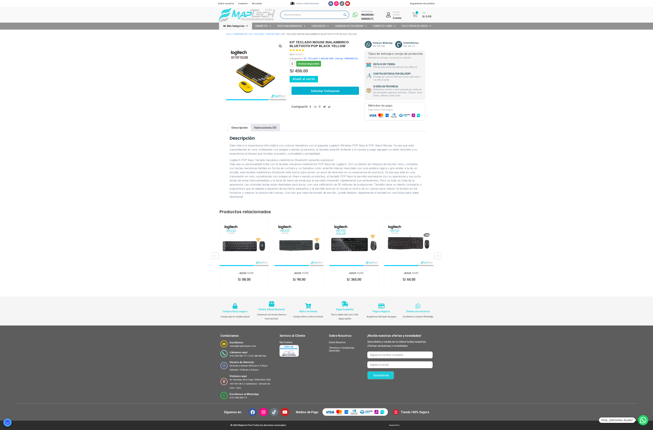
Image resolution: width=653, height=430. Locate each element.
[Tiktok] (342, 3)
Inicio (229, 34)
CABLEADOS (318, 26)
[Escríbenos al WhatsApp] (224, 395)
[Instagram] (336, 3)
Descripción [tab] (239, 127)
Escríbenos (236, 342)
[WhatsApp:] (355, 14)
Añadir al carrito (303, 79)
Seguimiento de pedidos (422, 3)
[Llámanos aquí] (224, 353)
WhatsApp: (367, 11)
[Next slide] (438, 255)
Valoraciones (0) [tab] (265, 127)
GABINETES (261, 26)
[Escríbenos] (224, 343)
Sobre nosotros (226, 3)
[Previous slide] (215, 255)
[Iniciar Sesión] (388, 14)
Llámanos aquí (238, 352)
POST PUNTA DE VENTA (415, 26)
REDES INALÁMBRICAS (289, 26)
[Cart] (415, 15)
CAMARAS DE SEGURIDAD (349, 26)
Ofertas (339, 58)
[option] (244, 253)
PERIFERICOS (240, 34)
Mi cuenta (257, 3)
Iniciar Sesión (396, 13)
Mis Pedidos (286, 342)
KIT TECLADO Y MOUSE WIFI (265, 34)
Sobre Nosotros (337, 342)
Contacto (243, 3)
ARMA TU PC (247, 273)
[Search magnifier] (345, 14)
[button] (280, 46)
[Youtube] (347, 3)
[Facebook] (330, 3)
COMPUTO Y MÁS (382, 26)
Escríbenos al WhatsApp (244, 394)
